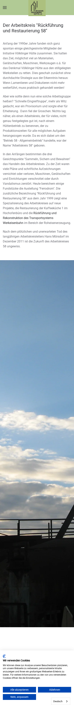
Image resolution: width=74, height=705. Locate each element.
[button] (5, 7)
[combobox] (60, 701)
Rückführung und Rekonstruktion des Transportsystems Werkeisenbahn (30, 218)
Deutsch (57, 701)
